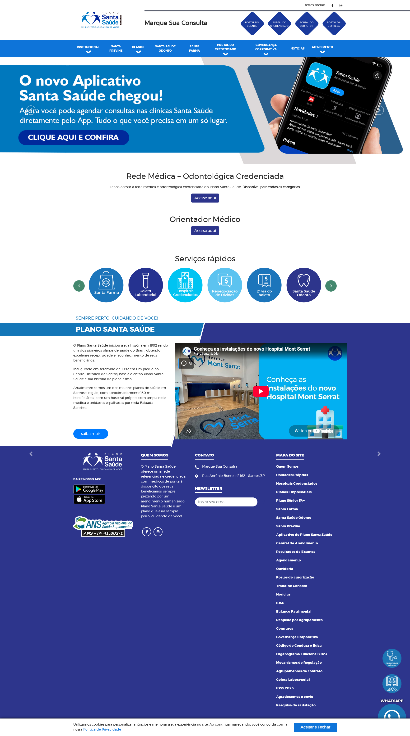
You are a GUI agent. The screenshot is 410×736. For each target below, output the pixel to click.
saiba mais (90, 434)
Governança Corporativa (297, 637)
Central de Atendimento (297, 543)
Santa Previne (288, 526)
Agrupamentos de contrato (299, 671)
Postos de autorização (295, 577)
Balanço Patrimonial (294, 611)
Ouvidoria (284, 569)
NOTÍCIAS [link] (298, 48)
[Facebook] (332, 5)
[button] (30, 110)
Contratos (284, 628)
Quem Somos (287, 466)
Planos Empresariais (294, 492)
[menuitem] (116, 48)
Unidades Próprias (292, 475)
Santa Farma (287, 509)
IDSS (280, 603)
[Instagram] (341, 5)
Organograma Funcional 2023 (301, 654)
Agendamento (288, 560)
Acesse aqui (205, 198)
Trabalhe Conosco (291, 586)
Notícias (283, 594)
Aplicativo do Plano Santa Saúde (304, 535)
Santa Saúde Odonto (293, 517)
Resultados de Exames (295, 552)
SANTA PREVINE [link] (115, 48)
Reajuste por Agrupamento (299, 620)
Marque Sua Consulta (175, 23)
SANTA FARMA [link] (194, 48)
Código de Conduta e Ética (299, 645)
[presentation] (79, 286)
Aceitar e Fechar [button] (315, 727)
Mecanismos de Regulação (299, 662)
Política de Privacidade (102, 729)
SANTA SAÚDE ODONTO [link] (165, 48)
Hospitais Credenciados (296, 483)
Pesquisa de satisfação (296, 705)
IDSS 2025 (285, 688)
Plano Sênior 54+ (290, 500)
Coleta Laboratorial (293, 680)
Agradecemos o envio (294, 697)
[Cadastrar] (264, 501)
